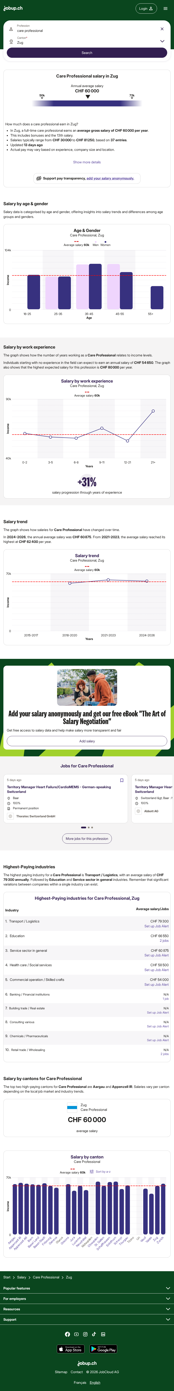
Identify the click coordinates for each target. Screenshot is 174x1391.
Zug (155, 1239)
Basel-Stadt (39, 1242)
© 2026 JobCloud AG (102, 1372)
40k (8, 458)
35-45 (89, 313)
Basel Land (33, 1242)
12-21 (127, 462)
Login (143, 8)
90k (8, 399)
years (89, 466)
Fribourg (46, 1241)
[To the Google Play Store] (103, 1349)
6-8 (76, 462)
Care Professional (46, 1277)
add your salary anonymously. (110, 178)
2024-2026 (147, 635)
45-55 (120, 313)
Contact (77, 1372)
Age (89, 317)
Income (8, 280)
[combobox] (87, 29)
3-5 (50, 462)
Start (6, 1277)
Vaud (143, 1239)
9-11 (101, 462)
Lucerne (76, 1241)
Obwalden (93, 1242)
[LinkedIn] (103, 1334)
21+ (153, 462)
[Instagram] (85, 1334)
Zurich (160, 1240)
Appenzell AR (20, 1243)
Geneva (53, 1241)
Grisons (64, 1241)
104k (8, 250)
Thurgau (123, 1241)
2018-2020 (69, 635)
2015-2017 (31, 635)
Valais (149, 1240)
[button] (83, 827)
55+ (150, 313)
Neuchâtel (81, 1242)
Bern (30, 1239)
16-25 (27, 313)
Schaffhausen (103, 1243)
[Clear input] (162, 29)
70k (8, 573)
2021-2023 (108, 635)
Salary (21, 1277)
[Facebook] (67, 1334)
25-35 (58, 313)
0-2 (24, 462)
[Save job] (122, 780)
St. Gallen (99, 1241)
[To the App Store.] (70, 1349)
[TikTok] (94, 1334)
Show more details (87, 162)
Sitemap (61, 1372)
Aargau (11, 1240)
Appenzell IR (15, 1243)
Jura (72, 1239)
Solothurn (111, 1241)
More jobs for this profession (87, 838)
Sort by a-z (103, 1171)
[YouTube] (76, 1334)
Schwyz (118, 1241)
